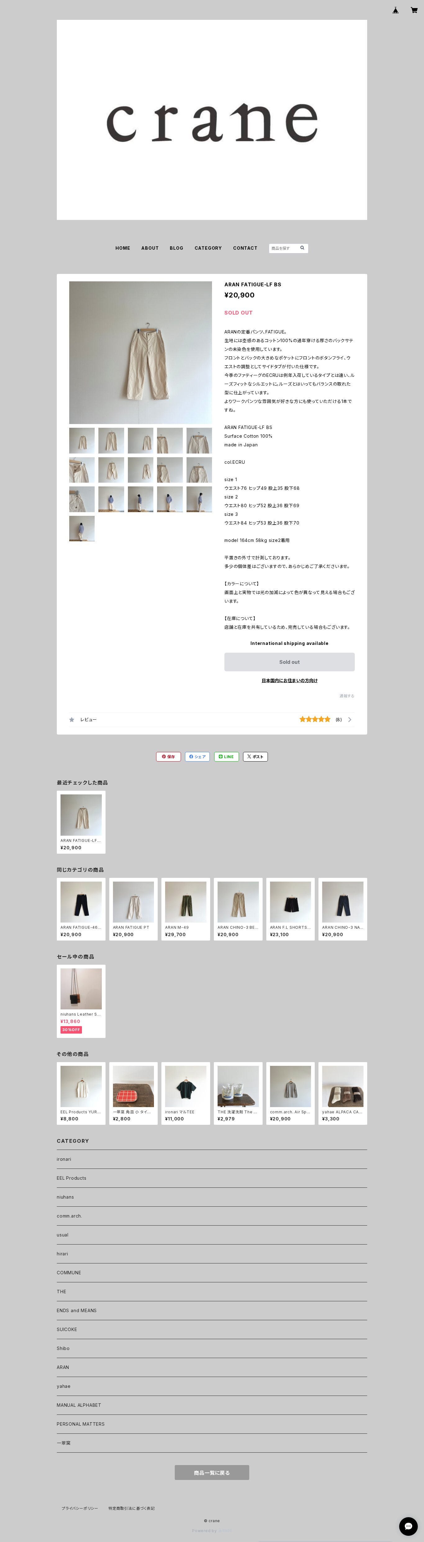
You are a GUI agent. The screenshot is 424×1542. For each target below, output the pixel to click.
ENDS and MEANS (77, 1310)
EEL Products (72, 1178)
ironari (64, 1159)
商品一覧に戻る (212, 1473)
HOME (122, 248)
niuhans (65, 1197)
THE (61, 1291)
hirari (62, 1253)
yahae (64, 1386)
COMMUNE (69, 1272)
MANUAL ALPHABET (79, 1405)
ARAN (63, 1367)
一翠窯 (63, 1443)
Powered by (205, 1530)
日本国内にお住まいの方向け (290, 680)
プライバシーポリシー (80, 1508)
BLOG (176, 248)
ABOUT (150, 248)
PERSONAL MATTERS (81, 1424)
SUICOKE (67, 1329)
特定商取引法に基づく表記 (131, 1508)
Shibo (63, 1348)
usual (63, 1234)
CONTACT (245, 248)
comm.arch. (69, 1215)
